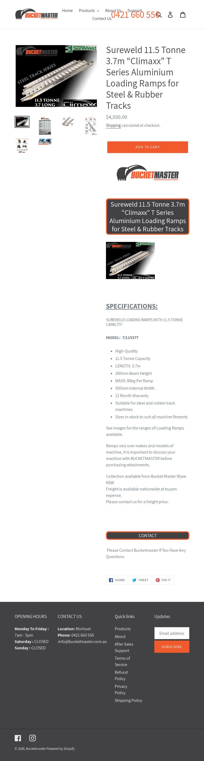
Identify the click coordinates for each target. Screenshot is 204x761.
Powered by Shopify (60, 748)
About (120, 636)
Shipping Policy (128, 700)
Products (123, 629)
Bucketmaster (36, 748)
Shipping (113, 125)
